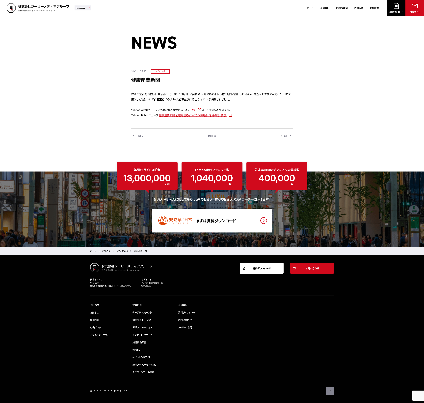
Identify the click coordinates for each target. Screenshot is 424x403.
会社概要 (374, 8)
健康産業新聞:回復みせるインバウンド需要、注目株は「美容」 (193, 115)
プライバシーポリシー (100, 334)
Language (81, 7)
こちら (192, 110)
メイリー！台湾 (185, 327)
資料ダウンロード (396, 12)
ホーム (310, 8)
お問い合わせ (414, 12)
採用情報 (94, 319)
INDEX (212, 136)
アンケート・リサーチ (142, 334)
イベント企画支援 (141, 357)
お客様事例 (342, 8)
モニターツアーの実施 (143, 372)
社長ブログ (95, 327)
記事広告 (137, 305)
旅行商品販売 (139, 342)
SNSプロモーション (142, 327)
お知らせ (358, 8)
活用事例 (324, 8)
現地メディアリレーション (144, 364)
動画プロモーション (142, 319)
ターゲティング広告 (142, 312)
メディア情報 (160, 71)
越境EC (136, 349)
